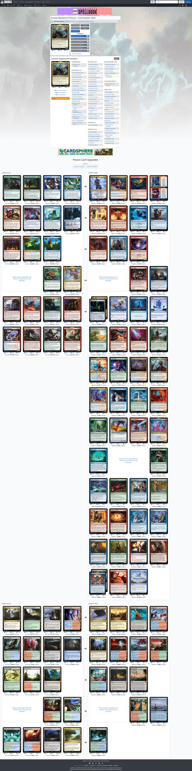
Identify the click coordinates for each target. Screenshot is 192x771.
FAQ (4, 5)
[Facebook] (93, 763)
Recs (45, 5)
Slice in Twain (92, 106)
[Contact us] (182, 5)
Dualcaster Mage (77, 79)
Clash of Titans (93, 73)
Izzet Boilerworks (110, 111)
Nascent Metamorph (78, 99)
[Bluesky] (89, 763)
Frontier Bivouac (110, 103)
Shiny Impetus (109, 71)
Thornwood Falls (110, 141)
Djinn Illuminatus (77, 77)
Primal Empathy (110, 66)
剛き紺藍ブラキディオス (71, 21)
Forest (107, 101)
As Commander (75, 25)
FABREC (110, 765)
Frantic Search (93, 90)
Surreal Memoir (93, 125)
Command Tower (110, 94)
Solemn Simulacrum (78, 114)
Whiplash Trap (93, 118)
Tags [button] (47, 2)
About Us (85, 761)
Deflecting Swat (93, 86)
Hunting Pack (92, 99)
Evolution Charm (93, 88)
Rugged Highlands (110, 128)
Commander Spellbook (102, 765)
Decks (84, 28)
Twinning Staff (93, 145)
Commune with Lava (94, 77)
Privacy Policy (96, 761)
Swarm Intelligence (111, 73)
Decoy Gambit (92, 84)
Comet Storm (92, 75)
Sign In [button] (181, 2)
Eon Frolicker (76, 81)
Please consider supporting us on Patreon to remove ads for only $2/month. (22, 278)
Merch (21, 5)
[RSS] (99, 763)
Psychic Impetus (110, 69)
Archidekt (86, 765)
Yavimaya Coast (110, 143)
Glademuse (76, 86)
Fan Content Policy (102, 768)
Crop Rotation (92, 79)
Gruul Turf (108, 105)
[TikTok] (102, 763)
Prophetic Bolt (93, 103)
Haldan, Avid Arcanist (78, 90)
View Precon (75, 31)
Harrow (91, 95)
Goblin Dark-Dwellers (78, 88)
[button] (60, 98)
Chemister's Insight (94, 71)
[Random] (179, 5)
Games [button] (12, 5)
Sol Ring (91, 143)
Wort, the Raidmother (78, 120)
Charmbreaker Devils (78, 72)
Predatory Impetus (110, 64)
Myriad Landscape (110, 122)
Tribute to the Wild (94, 116)
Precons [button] (37, 2)
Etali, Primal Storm (77, 83)
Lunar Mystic (76, 92)
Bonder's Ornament (94, 134)
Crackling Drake (77, 75)
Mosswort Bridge (110, 118)
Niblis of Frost (76, 101)
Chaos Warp (92, 69)
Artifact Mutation (93, 64)
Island (107, 109)
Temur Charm (92, 114)
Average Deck (75, 28)
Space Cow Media (78, 765)
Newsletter (29, 5)
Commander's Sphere (94, 136)
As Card (85, 25)
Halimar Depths (110, 107)
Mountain (108, 120)
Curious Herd (92, 82)
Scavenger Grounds (111, 133)
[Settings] (186, 5)
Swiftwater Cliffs (110, 139)
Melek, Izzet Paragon (78, 94)
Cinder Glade (109, 92)
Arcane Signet (93, 132)
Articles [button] (16, 2)
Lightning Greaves (94, 140)
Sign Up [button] (188, 2)
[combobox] (166, 1)
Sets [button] (43, 2)
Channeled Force (93, 66)
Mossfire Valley (109, 116)
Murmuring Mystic (77, 96)
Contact (90, 761)
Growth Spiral (92, 92)
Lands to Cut (92, 166)
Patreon (38, 5)
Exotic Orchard (109, 98)
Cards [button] (21, 2)
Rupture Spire (109, 130)
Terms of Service (105, 761)
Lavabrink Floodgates (94, 138)
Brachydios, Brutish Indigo (86, 21)
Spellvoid (115, 765)
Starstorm (91, 108)
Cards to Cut (79, 166)
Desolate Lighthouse (111, 96)
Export (116, 58)
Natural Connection (94, 101)
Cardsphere (92, 765)
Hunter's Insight (93, 97)
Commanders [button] (29, 2)
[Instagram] (96, 763)
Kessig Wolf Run (110, 114)
